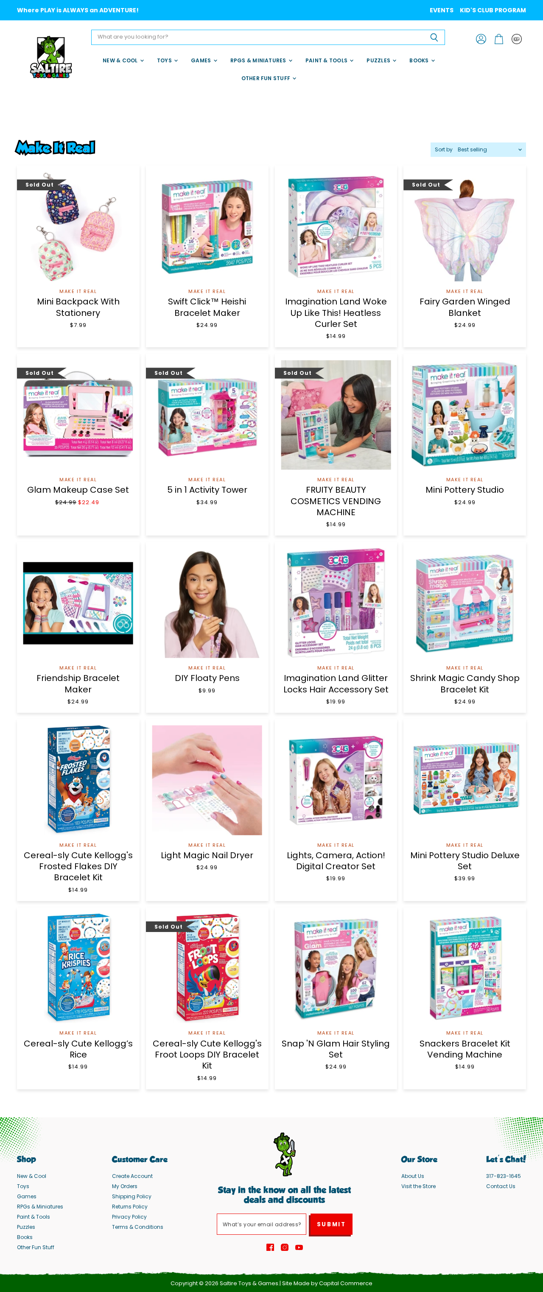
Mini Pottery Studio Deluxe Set (465, 860)
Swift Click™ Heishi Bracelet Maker (207, 307)
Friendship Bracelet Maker (78, 683)
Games (201, 60)
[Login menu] (516, 39)
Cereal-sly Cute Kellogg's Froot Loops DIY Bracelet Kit (207, 1055)
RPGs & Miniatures (259, 60)
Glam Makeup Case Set (78, 490)
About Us (412, 1176)
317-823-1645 (503, 1176)
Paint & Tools (327, 60)
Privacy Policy (129, 1216)
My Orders (124, 1186)
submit (331, 1224)
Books (419, 60)
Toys (165, 60)
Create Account (132, 1176)
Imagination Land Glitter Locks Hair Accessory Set (336, 683)
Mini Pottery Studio (464, 490)
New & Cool (121, 60)
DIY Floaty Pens (207, 678)
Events (441, 10)
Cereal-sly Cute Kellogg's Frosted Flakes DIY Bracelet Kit (78, 866)
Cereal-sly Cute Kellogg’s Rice (78, 1049)
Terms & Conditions (137, 1227)
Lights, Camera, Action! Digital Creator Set (336, 860)
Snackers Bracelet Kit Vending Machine (465, 1049)
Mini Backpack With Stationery (78, 307)
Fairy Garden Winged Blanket (465, 307)
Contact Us (500, 1186)
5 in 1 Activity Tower (207, 490)
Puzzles (379, 60)
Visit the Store (418, 1186)
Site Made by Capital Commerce (327, 1283)
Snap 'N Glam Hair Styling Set (336, 1049)
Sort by (444, 150)
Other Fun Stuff (266, 78)
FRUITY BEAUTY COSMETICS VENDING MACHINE (336, 501)
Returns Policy (130, 1206)
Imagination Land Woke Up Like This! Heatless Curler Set (336, 313)
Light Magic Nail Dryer (207, 855)
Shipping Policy (131, 1196)
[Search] (434, 37)
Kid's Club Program (493, 10)
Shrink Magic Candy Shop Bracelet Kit (465, 683)
